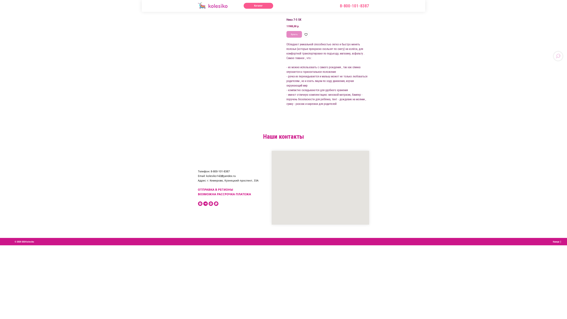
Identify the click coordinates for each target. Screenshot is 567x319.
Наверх (556, 242)
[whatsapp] (216, 203)
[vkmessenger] (211, 203)
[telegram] (205, 203)
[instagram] (200, 203)
